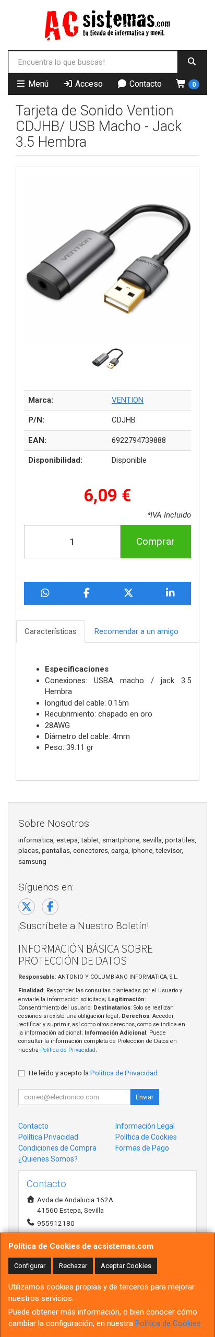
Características (51, 631)
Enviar (144, 1097)
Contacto (144, 84)
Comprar (155, 541)
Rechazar (73, 1266)
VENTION (128, 400)
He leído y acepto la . (94, 1073)
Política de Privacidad (67, 1050)
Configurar (29, 1266)
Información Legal (145, 1126)
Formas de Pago (142, 1148)
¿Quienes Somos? (48, 1159)
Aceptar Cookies (126, 1266)
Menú (37, 84)
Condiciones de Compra (57, 1148)
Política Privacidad (48, 1137)
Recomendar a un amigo (136, 631)
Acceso (88, 84)
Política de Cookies (168, 1323)
